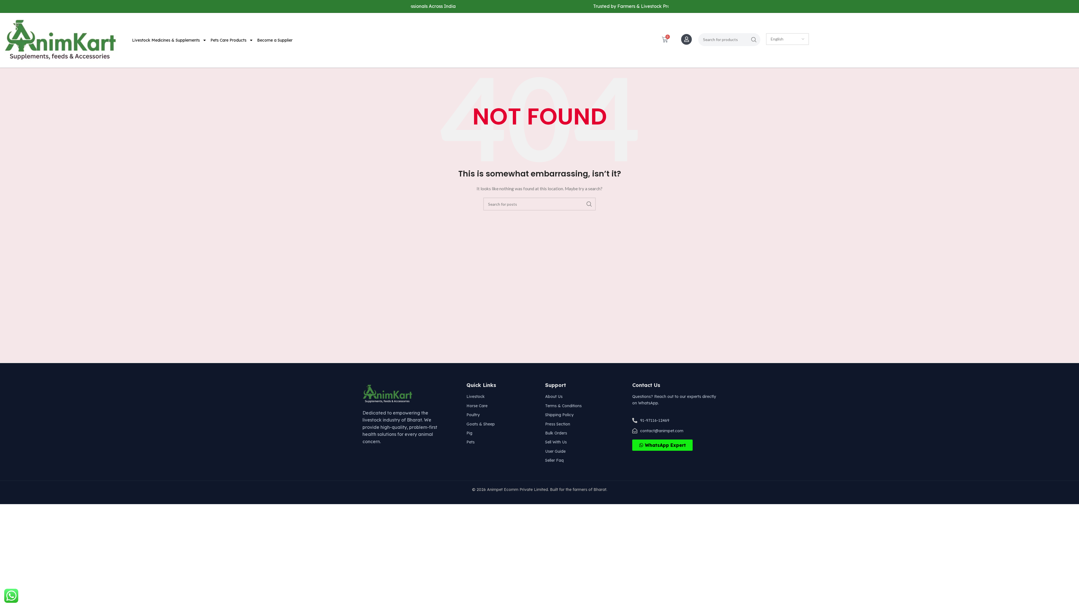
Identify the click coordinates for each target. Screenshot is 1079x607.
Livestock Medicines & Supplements (166, 40)
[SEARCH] (753, 39)
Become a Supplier (275, 40)
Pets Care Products (228, 40)
